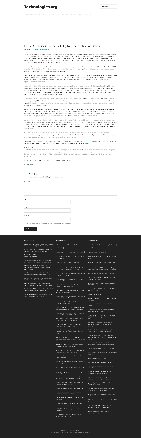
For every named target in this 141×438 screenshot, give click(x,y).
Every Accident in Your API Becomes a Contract (100, 362)
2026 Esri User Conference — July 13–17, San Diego (101, 348)
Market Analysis (64, 432)
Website (26, 215)
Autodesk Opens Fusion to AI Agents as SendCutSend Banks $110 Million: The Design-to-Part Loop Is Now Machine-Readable (37, 267)
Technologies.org (40, 7)
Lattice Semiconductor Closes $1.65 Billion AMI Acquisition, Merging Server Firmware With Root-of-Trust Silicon (70, 339)
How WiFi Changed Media (94, 294)
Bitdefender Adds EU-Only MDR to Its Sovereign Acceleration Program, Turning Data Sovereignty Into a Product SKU (70, 331)
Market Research (73, 432)
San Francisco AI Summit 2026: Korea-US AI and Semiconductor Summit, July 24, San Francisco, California (100, 324)
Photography (88, 432)
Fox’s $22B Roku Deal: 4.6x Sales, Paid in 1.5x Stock (101, 273)
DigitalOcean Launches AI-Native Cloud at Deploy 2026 (69, 388)
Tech (31, 164)
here (87, 143)
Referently (81, 432)
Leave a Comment (44, 49)
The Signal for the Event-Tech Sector (97, 358)
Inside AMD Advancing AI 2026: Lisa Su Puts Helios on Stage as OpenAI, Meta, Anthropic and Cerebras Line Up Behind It (102, 337)
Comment (27, 181)
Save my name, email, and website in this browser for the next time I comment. (48, 223)
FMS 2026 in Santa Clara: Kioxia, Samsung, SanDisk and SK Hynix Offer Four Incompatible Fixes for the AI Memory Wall (102, 317)
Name (26, 199)
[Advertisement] (70, 29)
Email (26, 207)
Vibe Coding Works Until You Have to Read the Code (69, 373)
